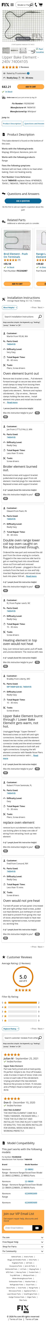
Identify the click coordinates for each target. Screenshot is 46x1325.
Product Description (12, 123)
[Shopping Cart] (40, 4)
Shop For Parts (10, 1246)
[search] (31, 5)
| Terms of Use (15, 1319)
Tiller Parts (23, 1300)
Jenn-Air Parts (30, 1266)
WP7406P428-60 (14, 686)
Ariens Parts (28, 1257)
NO (5, 416)
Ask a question (23, 200)
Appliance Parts (30, 1291)
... (11, 402)
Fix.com (6, 1237)
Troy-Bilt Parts (15, 1275)
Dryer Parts (30, 1284)
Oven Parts (22, 1288)
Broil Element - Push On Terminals (16, 255)
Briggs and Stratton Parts (17, 1260)
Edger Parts (31, 1297)
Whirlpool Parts (28, 1275)
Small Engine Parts (30, 1294)
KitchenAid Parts (11, 1269)
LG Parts (23, 1269)
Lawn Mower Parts (14, 1294)
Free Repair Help (10, 1242)
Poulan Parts (34, 1272)
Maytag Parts (34, 1269)
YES (37, 412)
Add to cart (31, 86)
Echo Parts (33, 1260)
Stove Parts (10, 1288)
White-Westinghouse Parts (22, 1278)
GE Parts (29, 1263)
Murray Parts (21, 1272)
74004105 (11, 344)
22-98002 (29, 1169)
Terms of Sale (31, 1319)
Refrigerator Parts (16, 1284)
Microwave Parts (15, 1291)
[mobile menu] (12, 4)
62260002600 (31, 1193)
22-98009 (29, 1181)
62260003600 (31, 1202)
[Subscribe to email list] (37, 1228)
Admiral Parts (16, 1257)
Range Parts (33, 1288)
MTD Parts (10, 1272)
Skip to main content (23, 18)
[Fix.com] (5, 4)
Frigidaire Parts (17, 1263)
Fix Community (10, 1251)
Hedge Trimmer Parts (16, 1297)
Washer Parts (30, 1281)
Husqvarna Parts (15, 1266)
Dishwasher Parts (15, 1281)
